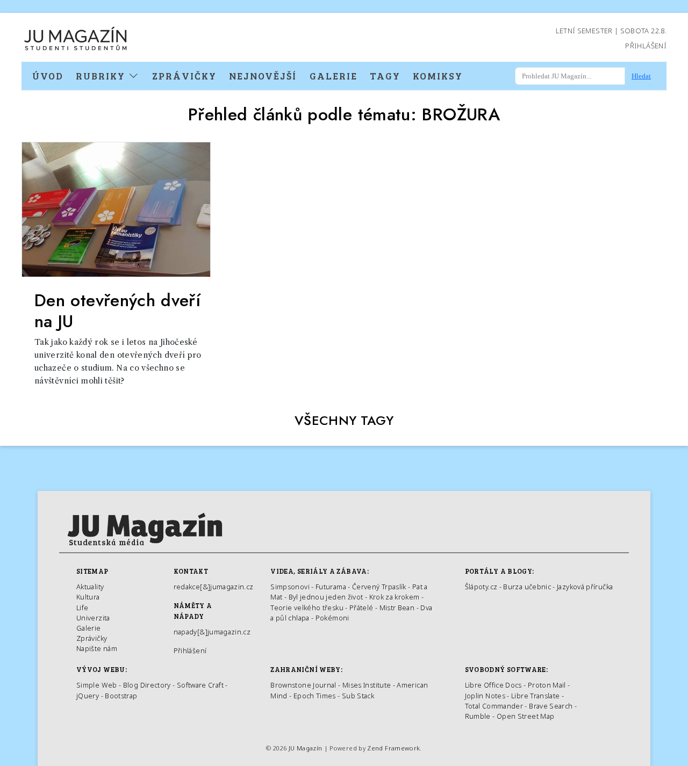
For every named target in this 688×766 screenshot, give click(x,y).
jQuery (87, 695)
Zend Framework (393, 748)
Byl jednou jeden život (326, 597)
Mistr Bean (397, 607)
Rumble (478, 716)
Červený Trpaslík (379, 586)
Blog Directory (147, 685)
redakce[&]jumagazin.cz (214, 586)
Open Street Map (525, 716)
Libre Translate (535, 695)
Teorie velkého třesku (306, 607)
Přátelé (361, 607)
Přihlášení (645, 45)
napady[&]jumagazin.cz (212, 632)
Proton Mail (547, 685)
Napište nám (96, 648)
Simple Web (96, 685)
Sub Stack (358, 695)
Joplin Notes (485, 695)
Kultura (88, 597)
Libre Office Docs (493, 685)
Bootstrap (121, 695)
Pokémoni (332, 618)
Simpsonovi (290, 586)
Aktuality (90, 586)
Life (82, 607)
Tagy (385, 75)
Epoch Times (314, 695)
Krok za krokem (394, 597)
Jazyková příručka (585, 586)
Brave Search (552, 706)
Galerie (333, 75)
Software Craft (200, 685)
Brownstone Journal (303, 685)
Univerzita (93, 618)
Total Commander (494, 706)
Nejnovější (263, 75)
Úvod (47, 75)
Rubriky (102, 75)
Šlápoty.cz (481, 586)
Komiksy (438, 75)
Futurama (331, 586)
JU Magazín (305, 748)
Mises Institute (366, 685)
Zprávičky (184, 75)
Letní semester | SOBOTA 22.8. (611, 30)
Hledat (641, 76)
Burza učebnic (527, 586)
